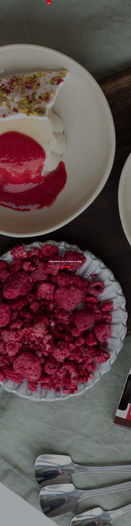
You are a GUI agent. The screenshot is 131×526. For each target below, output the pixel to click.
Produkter (76, 1)
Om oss (83, 1)
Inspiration (79, 1)
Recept (73, 1)
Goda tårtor (69, 1)
